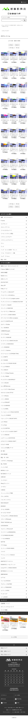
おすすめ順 (10, 40)
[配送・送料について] (19, 13)
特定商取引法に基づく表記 (17, 709)
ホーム (3, 25)
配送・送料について (19, 707)
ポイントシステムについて (7, 606)
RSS (21, 712)
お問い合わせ (3, 698)
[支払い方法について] (17, 13)
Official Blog (19, 698)
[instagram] (8, 13)
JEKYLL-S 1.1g (5, 26)
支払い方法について (11, 707)
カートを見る (17, 695)
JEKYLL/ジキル (20, 25)
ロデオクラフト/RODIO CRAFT (10, 25)
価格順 (15, 40)
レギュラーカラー (5, 30)
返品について (8, 709)
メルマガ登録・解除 (15, 712)
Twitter (18, 702)
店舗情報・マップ (5, 603)
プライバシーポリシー (7, 712)
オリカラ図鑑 (4, 610)
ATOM (24, 712)
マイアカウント (4, 695)
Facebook (5, 702)
